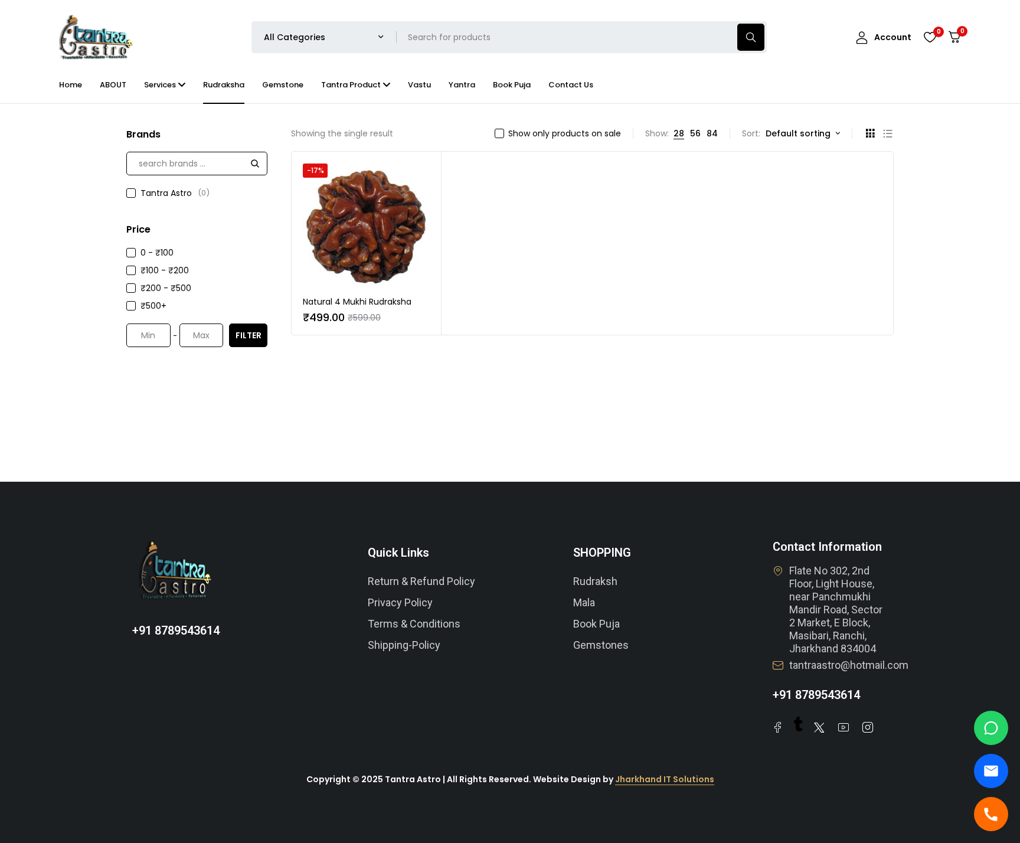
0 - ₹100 (157, 253)
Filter (248, 335)
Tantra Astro (175, 193)
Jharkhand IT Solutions (664, 779)
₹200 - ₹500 (165, 288)
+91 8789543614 (176, 630)
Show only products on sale (564, 133)
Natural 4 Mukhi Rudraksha (357, 302)
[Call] (991, 814)
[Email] (991, 771)
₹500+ (153, 306)
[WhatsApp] (991, 728)
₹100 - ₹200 (164, 270)
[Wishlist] (929, 37)
